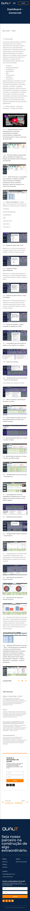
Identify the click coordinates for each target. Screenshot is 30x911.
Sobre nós (4, 861)
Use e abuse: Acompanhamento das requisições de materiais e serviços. (13, 722)
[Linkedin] (12, 901)
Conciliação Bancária (9, 735)
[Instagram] (10, 785)
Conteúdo (4, 867)
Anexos (5, 709)
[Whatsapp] (13, 785)
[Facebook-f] (7, 785)
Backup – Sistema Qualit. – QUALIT (12, 696)
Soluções (4, 864)
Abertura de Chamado (21, 861)
